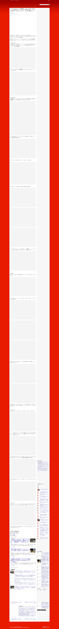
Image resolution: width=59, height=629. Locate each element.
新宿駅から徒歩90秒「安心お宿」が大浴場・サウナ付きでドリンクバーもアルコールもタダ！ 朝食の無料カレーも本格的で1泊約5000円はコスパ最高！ (45, 557)
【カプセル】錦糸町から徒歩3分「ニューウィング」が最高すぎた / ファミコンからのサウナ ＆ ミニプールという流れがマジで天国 (45, 554)
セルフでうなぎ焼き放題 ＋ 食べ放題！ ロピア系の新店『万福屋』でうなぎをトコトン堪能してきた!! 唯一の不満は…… (43, 525)
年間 (38, 487)
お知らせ (13, 627)
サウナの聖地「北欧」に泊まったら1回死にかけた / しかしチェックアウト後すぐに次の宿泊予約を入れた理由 (45, 578)
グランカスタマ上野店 (15, 532)
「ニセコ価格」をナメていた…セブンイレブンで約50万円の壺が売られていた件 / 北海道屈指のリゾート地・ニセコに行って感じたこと (27, 609)
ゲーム (29, 627)
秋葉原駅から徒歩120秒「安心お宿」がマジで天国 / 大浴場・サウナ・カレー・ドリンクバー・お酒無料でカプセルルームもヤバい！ (45, 585)
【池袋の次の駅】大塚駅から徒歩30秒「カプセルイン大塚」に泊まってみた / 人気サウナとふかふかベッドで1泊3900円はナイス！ (45, 603)
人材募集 (27, 627)
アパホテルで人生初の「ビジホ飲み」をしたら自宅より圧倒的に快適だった (44, 489)
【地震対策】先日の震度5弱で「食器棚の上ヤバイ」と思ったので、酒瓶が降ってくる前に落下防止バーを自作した (27, 614)
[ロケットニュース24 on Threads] (44, 0)
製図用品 (45, 627)
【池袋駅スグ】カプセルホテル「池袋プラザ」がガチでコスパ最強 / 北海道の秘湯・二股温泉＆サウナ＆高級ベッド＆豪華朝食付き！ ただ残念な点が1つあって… (24, 587)
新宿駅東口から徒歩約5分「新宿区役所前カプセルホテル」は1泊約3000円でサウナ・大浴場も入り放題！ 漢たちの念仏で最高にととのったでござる (45, 568)
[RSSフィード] (47, 0)
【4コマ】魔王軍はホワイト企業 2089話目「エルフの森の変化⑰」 (27, 615)
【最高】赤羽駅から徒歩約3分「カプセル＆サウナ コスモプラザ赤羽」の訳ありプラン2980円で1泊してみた (45, 560)
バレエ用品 (48, 627)
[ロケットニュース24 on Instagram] (45, 0)
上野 (17, 567)
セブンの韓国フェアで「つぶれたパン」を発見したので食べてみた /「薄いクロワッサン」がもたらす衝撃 (30, 603)
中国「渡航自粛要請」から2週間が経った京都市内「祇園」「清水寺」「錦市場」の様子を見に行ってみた (44, 531)
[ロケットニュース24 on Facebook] (43, 0)
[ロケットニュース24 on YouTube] (46, 0)
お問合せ (22, 627)
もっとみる (13, 556)
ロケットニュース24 (18, 3)
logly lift (35, 569)
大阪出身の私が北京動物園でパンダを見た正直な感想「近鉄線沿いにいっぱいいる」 (44, 515)
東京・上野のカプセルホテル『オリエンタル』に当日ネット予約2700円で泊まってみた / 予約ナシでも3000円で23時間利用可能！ (45, 571)
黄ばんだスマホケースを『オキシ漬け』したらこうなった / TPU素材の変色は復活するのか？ (44, 533)
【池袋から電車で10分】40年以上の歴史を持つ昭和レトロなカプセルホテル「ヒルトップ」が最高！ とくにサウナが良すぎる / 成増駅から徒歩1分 (25, 580)
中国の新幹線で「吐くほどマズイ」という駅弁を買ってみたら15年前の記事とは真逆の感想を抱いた (44, 505)
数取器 (43, 627)
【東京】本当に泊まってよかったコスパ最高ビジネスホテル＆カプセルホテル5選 (45, 564)
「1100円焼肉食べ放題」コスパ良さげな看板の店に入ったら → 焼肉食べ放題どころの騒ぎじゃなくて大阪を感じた (27, 613)
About (10, 627)
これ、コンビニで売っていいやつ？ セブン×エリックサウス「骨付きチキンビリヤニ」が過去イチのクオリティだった (43, 510)
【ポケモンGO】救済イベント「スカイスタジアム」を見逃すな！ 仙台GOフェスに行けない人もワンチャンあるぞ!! (16, 603)
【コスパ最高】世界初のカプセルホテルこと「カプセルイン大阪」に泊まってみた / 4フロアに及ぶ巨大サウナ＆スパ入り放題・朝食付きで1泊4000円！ (45, 575)
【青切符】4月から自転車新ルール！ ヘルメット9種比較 (44, 535)
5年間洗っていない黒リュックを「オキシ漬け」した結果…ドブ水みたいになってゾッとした (44, 495)
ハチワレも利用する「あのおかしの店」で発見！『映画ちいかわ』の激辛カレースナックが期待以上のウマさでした (43, 467)
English (49, 0)
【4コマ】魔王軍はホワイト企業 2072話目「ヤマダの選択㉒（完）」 (44, 522)
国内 (11, 567)
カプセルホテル (14, 567)
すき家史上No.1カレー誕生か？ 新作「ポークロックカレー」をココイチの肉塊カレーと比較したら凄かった (44, 507)
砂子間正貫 (13, 13)
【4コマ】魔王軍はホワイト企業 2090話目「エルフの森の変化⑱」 (27, 611)
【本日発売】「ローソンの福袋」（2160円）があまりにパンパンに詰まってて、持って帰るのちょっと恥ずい (44, 528)
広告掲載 (24, 627)
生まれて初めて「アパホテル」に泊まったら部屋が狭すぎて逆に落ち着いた (44, 520)
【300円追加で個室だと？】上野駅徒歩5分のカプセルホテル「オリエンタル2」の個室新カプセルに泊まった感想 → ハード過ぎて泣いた (25, 572)
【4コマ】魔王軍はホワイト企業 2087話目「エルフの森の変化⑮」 (44, 512)
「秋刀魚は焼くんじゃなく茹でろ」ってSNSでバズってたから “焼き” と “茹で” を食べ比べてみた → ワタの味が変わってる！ (43, 538)
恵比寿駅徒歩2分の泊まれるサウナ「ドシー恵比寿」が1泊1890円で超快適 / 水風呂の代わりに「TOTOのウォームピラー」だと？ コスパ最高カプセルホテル (45, 607)
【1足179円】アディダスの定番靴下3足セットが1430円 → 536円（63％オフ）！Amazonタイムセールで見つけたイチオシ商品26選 (43, 469)
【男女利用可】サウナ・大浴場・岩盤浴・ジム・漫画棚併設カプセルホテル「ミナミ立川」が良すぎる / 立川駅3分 (45, 582)
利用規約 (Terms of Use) (17, 627)
